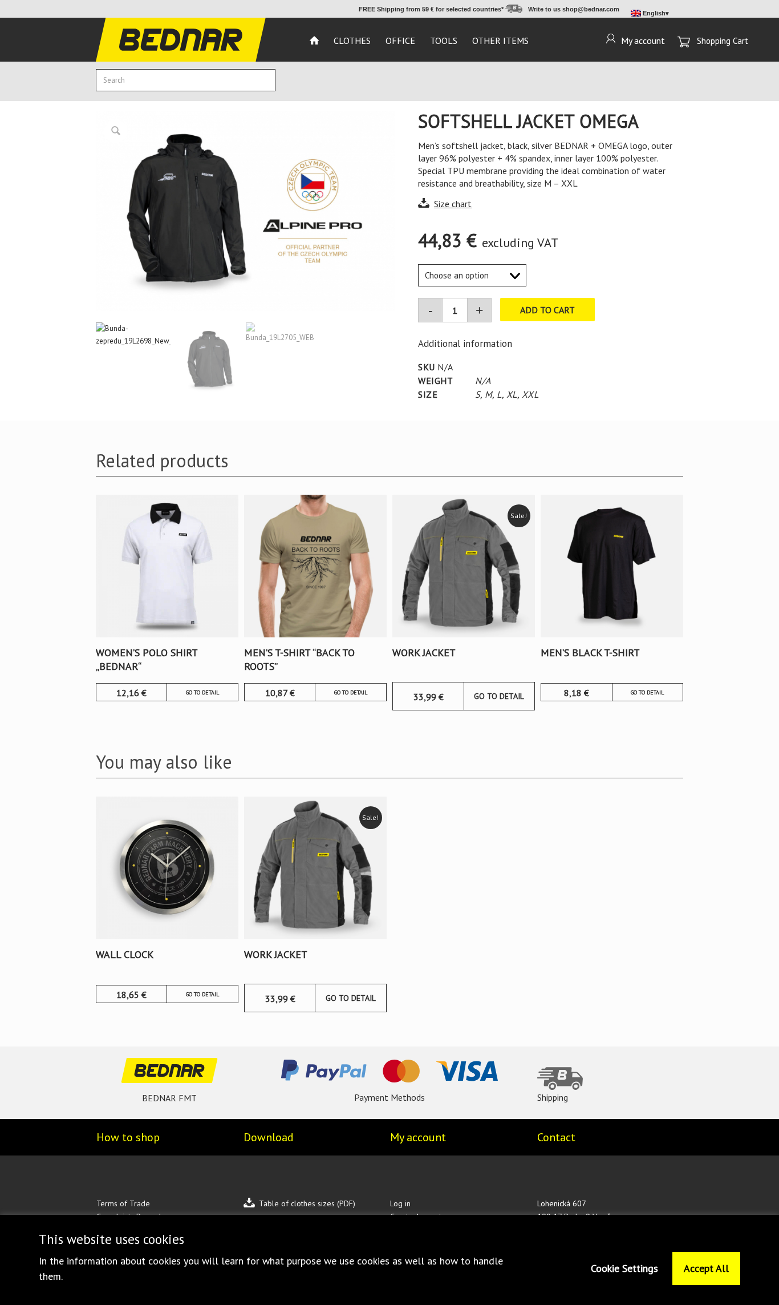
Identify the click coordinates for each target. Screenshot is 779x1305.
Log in (400, 1203)
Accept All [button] (706, 1268)
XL (511, 394)
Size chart (453, 203)
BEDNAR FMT (169, 1098)
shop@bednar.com (590, 9)
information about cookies (124, 1260)
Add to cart (547, 310)
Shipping (552, 1097)
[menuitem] (314, 40)
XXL (530, 394)
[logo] (181, 40)
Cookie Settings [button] (624, 1268)
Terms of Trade (123, 1203)
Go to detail (202, 692)
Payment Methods (389, 1097)
